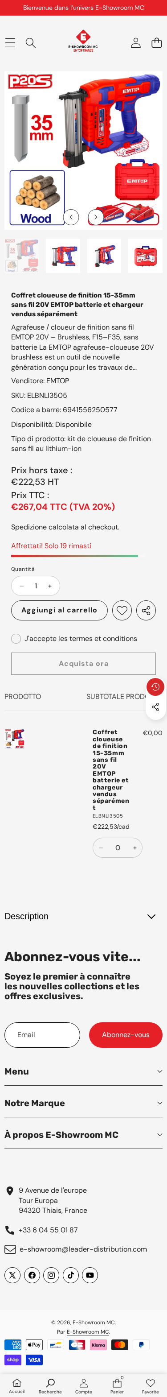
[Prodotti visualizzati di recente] (155, 687)
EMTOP (57, 380)
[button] (157, 43)
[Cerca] (31, 43)
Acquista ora (84, 663)
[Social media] (155, 707)
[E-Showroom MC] (83, 43)
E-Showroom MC (94, 1322)
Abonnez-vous (126, 1034)
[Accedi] (136, 43)
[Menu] (10, 43)
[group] (21, 256)
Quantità (23, 569)
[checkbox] (74, 639)
